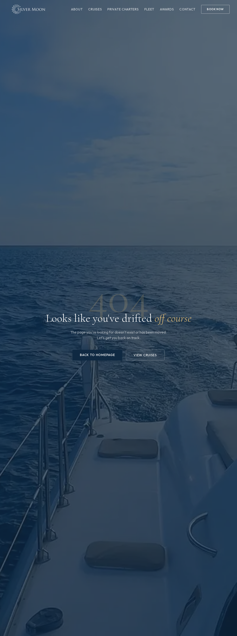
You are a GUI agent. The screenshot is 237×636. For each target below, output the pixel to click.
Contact (187, 9)
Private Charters (123, 9)
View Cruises (145, 355)
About (77, 9)
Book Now (215, 9)
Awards (167, 9)
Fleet (149, 9)
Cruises (95, 9)
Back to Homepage (97, 355)
